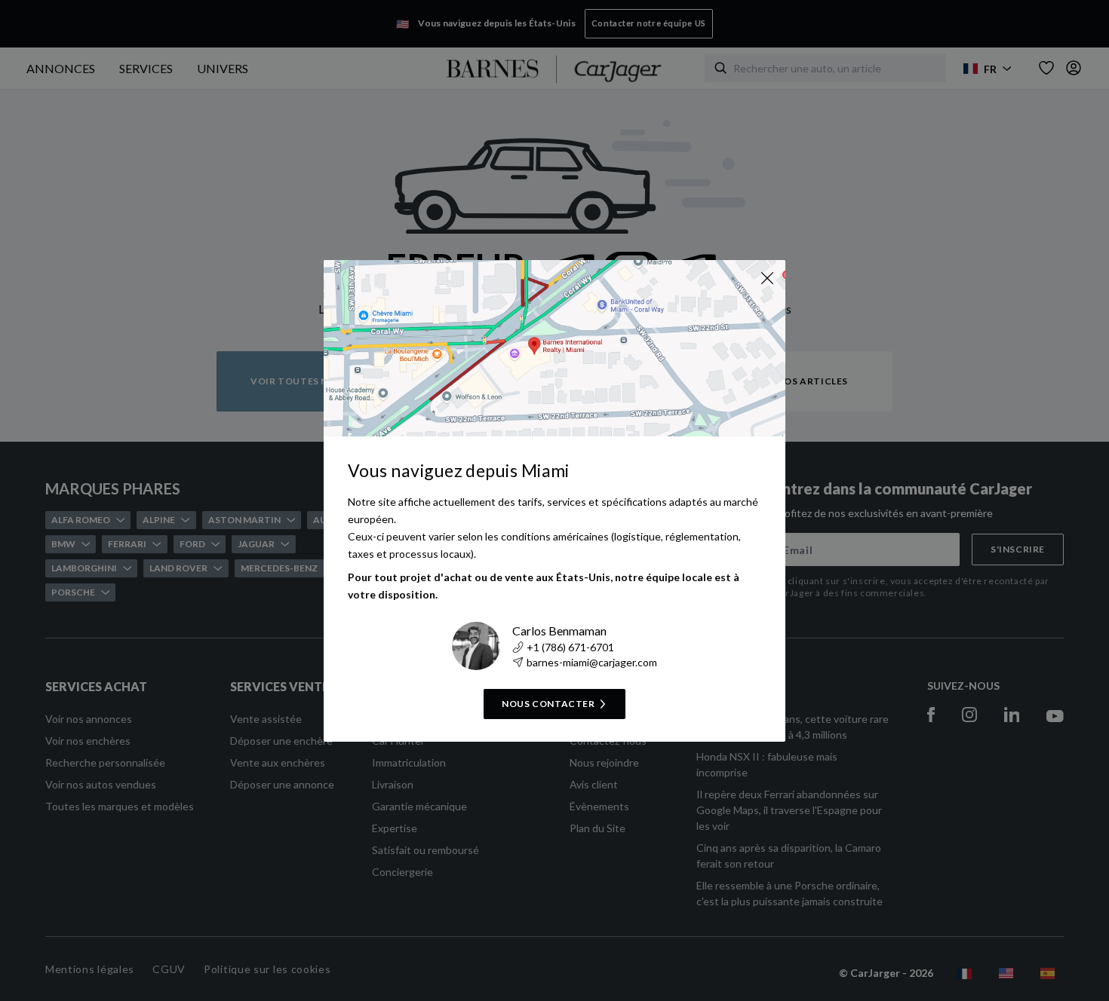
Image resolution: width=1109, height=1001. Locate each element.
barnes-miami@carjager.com (592, 662)
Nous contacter (548, 703)
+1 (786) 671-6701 (570, 647)
